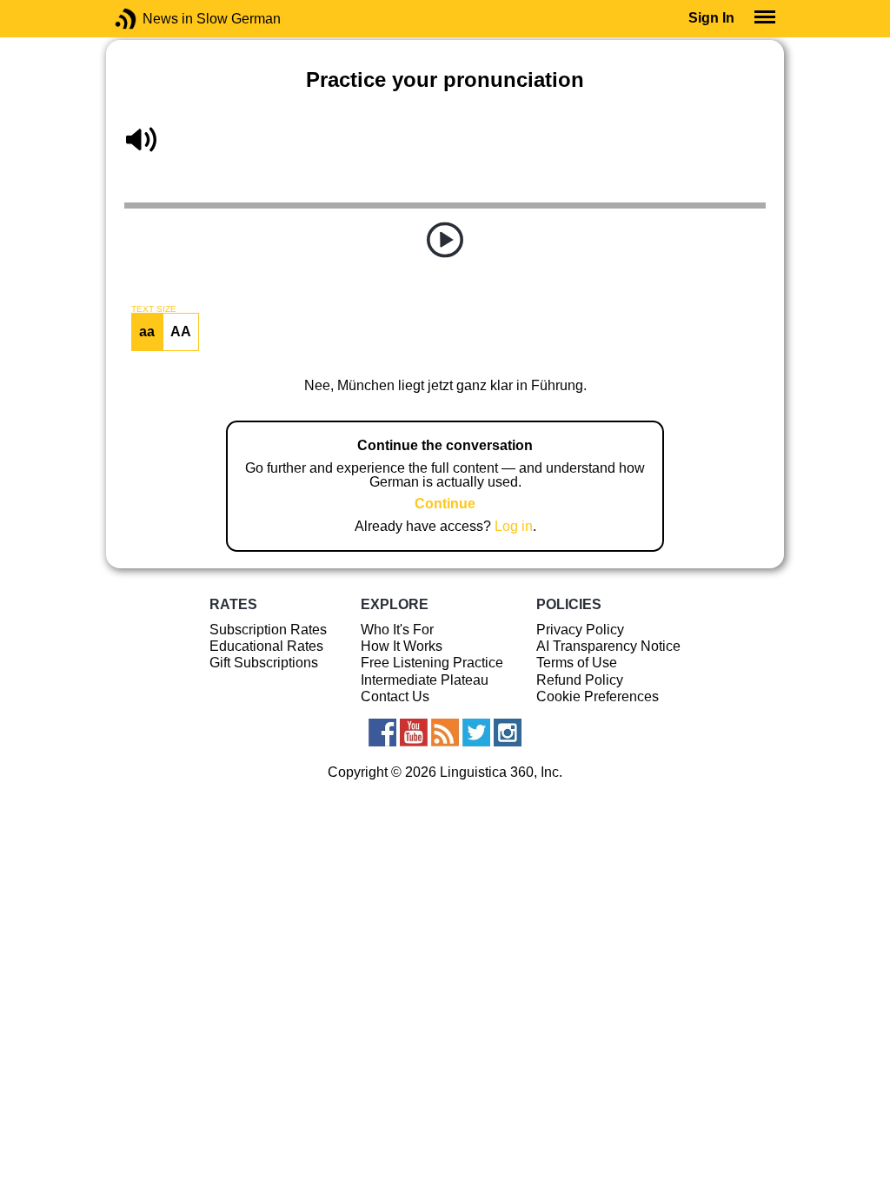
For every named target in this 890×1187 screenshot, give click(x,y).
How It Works (401, 646)
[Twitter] (476, 732)
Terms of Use (576, 662)
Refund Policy (579, 680)
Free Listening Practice (432, 662)
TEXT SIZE (153, 309)
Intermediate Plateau (424, 680)
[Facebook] (382, 732)
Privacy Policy (580, 629)
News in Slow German (152, 18)
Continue (445, 503)
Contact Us (395, 696)
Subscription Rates (268, 629)
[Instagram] (507, 732)
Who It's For (397, 629)
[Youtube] (414, 732)
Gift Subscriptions (263, 662)
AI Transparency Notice (608, 646)
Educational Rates (266, 646)
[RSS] (445, 732)
